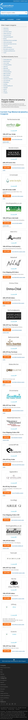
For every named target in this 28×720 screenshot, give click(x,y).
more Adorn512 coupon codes (18, 251)
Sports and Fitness (4, 697)
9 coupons (13, 268)
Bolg (1, 672)
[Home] (7, 6)
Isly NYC (5, 89)
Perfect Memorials (7, 59)
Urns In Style (6, 63)
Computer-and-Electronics (9, 51)
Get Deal (6, 437)
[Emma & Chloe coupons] (13, 289)
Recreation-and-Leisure (8, 49)
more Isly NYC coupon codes (18, 598)
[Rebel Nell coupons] (13, 263)
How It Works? (16, 1)
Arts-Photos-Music (7, 31)
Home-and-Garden (7, 42)
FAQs (1, 669)
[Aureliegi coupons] (13, 506)
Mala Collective (6, 75)
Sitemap (2, 674)
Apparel (2, 682)
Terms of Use (4, 709)
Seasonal (5, 45)
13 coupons (13, 456)
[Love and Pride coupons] (13, 450)
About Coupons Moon (5, 667)
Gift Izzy (5, 91)
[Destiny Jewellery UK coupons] (13, 531)
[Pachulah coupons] (13, 558)
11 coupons (13, 401)
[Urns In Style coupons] (13, 180)
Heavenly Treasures (8, 78)
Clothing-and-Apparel (8, 37)
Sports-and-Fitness (7, 47)
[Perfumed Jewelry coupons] (13, 316)
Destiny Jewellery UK (8, 85)
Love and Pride (6, 80)
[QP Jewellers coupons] (13, 477)
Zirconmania (6, 77)
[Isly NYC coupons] (13, 584)
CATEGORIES (10, 19)
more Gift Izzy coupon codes (18, 624)
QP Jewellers (6, 82)
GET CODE (6, 139)
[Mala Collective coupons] (13, 370)
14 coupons (13, 294)
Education (2, 689)
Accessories (6, 30)
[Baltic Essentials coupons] (13, 343)
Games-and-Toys (7, 33)
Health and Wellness (5, 695)
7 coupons (13, 243)
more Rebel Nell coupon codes (18, 277)
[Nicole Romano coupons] (13, 153)
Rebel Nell (5, 68)
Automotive (6, 28)
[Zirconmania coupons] (13, 396)
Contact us (2, 676)
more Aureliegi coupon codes (17, 520)
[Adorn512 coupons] (13, 237)
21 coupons (13, 130)
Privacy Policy (11, 709)
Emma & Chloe (6, 70)
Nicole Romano (6, 61)
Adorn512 (5, 66)
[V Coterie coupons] (13, 637)
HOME (3, 19)
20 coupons (13, 214)
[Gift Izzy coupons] (13, 610)
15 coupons (13, 348)
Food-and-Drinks (7, 35)
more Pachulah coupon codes (18, 572)
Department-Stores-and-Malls (10, 40)
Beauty (5, 38)
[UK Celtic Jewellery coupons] (13, 209)
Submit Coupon (24, 1)
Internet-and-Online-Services (10, 44)
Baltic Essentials (7, 73)
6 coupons (13, 511)
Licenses (18, 709)
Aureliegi (5, 84)
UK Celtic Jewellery (7, 64)
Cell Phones (3, 684)
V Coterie (5, 92)
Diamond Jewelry (4, 686)
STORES (18, 19)
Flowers (2, 691)
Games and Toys (4, 693)
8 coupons (13, 590)
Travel (4, 52)
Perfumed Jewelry (7, 71)
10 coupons (13, 159)
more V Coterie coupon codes (18, 651)
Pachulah (5, 87)
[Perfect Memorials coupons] (13, 125)
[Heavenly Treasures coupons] (13, 423)
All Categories (3, 680)
